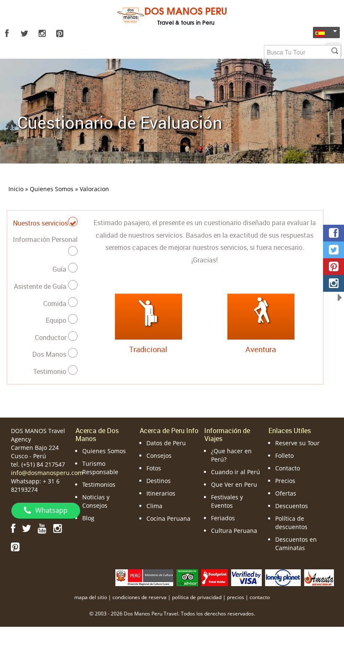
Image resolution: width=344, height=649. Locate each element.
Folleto (284, 455)
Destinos (158, 481)
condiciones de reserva (139, 597)
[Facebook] (6, 33)
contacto (260, 597)
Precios (285, 481)
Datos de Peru (166, 443)
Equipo (57, 320)
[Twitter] (24, 33)
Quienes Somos (104, 451)
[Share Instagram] (333, 283)
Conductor (51, 337)
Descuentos (291, 506)
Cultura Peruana (234, 531)
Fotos (153, 468)
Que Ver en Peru (234, 484)
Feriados (223, 518)
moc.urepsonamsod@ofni (47, 473)
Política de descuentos (291, 522)
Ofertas (285, 493)
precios (235, 597)
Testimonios (98, 484)
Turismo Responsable (100, 467)
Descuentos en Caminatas (296, 543)
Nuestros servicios (40, 223)
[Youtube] (42, 528)
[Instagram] (42, 33)
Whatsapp (51, 510)
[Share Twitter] (333, 249)
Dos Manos (50, 354)
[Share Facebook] (333, 233)
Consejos (159, 455)
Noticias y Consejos (95, 501)
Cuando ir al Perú (235, 472)
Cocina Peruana (168, 518)
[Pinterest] (59, 33)
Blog (88, 518)
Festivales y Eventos (227, 501)
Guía (60, 269)
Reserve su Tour (297, 443)
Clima (154, 506)
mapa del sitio (90, 597)
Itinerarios (160, 493)
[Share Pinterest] (333, 266)
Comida (55, 303)
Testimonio (50, 371)
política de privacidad (197, 597)
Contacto (287, 468)
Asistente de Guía (41, 286)
